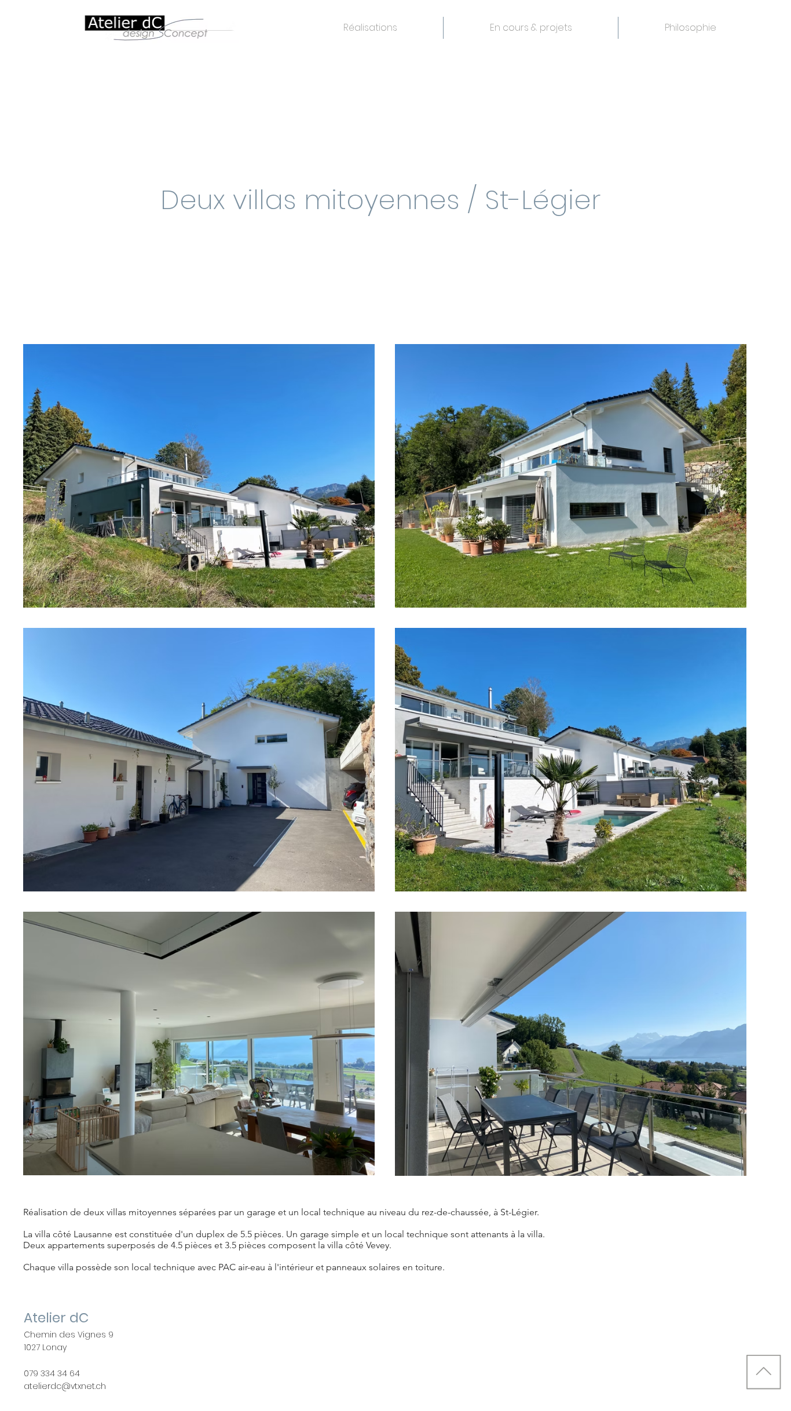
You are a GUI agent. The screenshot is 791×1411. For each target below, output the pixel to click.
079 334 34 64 (52, 1373)
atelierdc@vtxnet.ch (65, 1386)
